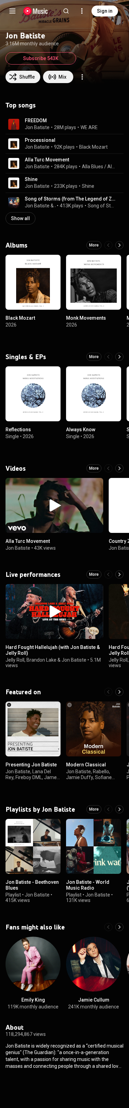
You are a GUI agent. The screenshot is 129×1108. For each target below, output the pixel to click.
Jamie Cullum (93, 1000)
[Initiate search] (66, 10)
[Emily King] (33, 964)
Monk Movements (86, 318)
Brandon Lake (41, 660)
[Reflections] (33, 393)
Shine (31, 179)
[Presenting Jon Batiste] (33, 728)
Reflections (18, 429)
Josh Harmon (55, 205)
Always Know (80, 429)
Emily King (33, 1000)
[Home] (35, 11)
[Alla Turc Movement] (54, 505)
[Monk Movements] (93, 282)
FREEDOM (36, 120)
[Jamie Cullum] (93, 964)
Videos (16, 468)
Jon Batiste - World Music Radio (87, 885)
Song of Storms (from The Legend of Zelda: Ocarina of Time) (70, 199)
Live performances (33, 574)
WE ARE (89, 127)
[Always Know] (93, 393)
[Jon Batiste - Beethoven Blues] (33, 846)
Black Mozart (93, 147)
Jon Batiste (37, 127)
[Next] (119, 245)
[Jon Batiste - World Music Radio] (93, 846)
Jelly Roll (15, 660)
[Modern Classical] (93, 728)
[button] (13, 124)
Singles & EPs (26, 357)
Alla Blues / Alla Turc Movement (99, 166)
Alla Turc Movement (47, 159)
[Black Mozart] (33, 282)
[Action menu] (82, 77)
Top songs (21, 105)
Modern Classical (86, 764)
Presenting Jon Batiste (31, 764)
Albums (17, 245)
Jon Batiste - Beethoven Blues (32, 885)
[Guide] (12, 11)
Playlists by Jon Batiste (40, 809)
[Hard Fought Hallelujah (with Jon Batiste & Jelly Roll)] (54, 611)
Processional (40, 140)
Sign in (104, 11)
